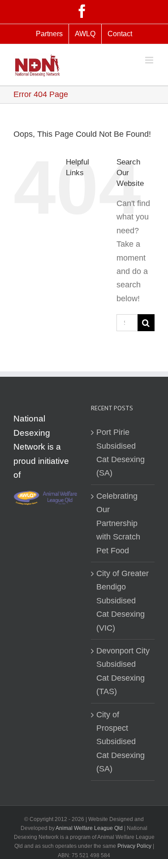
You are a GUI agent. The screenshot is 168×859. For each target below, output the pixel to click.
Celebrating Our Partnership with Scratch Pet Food (118, 523)
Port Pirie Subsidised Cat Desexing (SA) (120, 452)
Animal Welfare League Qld (89, 828)
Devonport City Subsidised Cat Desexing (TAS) (123, 671)
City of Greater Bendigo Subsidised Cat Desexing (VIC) (122, 600)
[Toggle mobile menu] (150, 60)
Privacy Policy (135, 846)
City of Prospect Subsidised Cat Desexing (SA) (120, 742)
